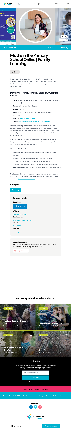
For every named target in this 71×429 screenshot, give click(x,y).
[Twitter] (35, 407)
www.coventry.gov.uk (20, 214)
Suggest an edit (22, 251)
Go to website (52, 426)
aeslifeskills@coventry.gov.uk (22, 220)
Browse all (17, 426)
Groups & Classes (9, 48)
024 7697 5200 (17, 226)
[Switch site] (14, 4)
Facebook (21, 206)
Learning (15, 190)
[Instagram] (40, 407)
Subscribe (35, 378)
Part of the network (35, 389)
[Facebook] (31, 407)
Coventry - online (18, 232)
